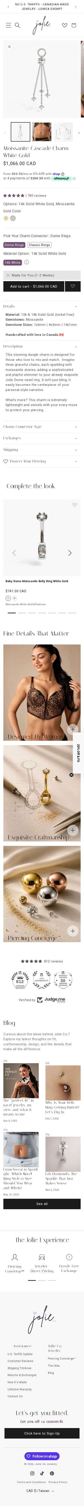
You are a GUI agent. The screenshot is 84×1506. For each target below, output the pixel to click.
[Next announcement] (76, 7)
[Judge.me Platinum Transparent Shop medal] (21, 980)
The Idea (54, 1365)
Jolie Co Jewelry (46, 1464)
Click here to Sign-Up (42, 1433)
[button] (8, 25)
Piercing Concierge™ (62, 1358)
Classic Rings (39, 245)
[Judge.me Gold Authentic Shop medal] (64, 980)
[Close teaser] (71, 775)
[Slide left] (5, 133)
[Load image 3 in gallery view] (63, 131)
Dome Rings (14, 245)
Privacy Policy (58, 1482)
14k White (13, 262)
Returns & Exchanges (22, 1375)
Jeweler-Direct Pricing (42, 1268)
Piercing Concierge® (14, 1268)
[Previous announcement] (8, 7)
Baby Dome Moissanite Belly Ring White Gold (37, 581)
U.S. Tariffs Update (20, 1354)
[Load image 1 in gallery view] (20, 131)
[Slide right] (79, 133)
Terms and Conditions (31, 1482)
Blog (51, 1372)
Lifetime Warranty (20, 1389)
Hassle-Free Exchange (69, 1268)
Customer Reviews (20, 1361)
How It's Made (17, 1382)
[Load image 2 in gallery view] (41, 131)
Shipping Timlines (20, 1368)
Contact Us (15, 1396)
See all (42, 1204)
